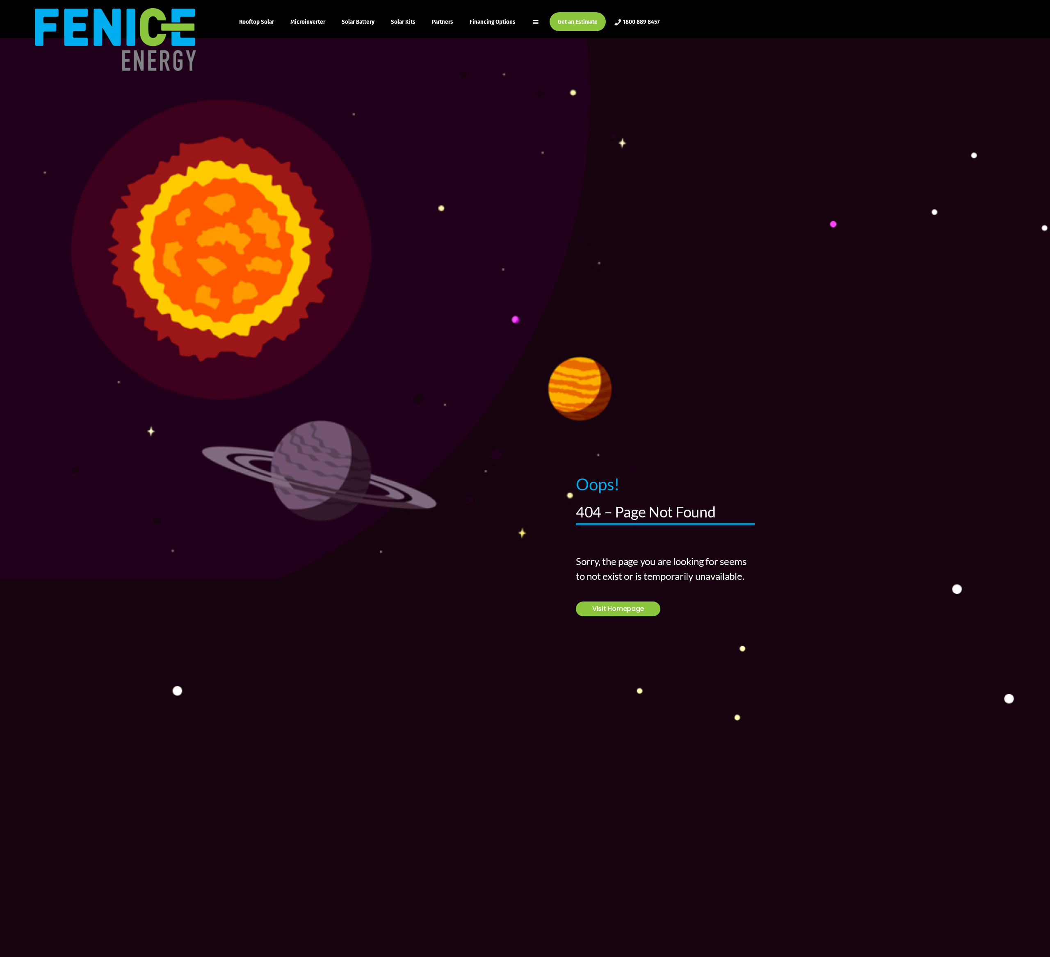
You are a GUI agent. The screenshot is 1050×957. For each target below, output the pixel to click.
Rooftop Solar (256, 21)
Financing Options (493, 21)
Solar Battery (358, 21)
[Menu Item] (537, 21)
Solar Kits (403, 21)
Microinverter (307, 21)
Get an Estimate (578, 21)
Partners (442, 21)
